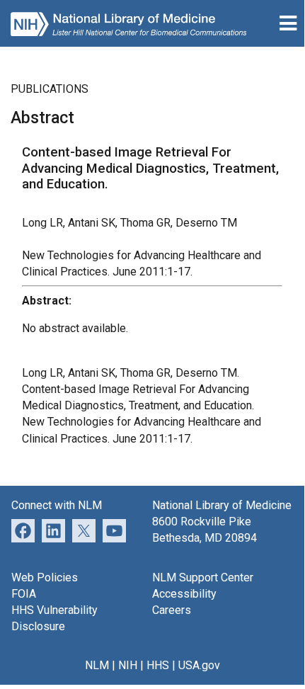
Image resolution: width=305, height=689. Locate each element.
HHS (157, 665)
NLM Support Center (202, 577)
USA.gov (199, 665)
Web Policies (44, 577)
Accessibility (184, 593)
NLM (97, 665)
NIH (127, 665)
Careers (171, 610)
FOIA (23, 593)
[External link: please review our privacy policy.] (53, 530)
